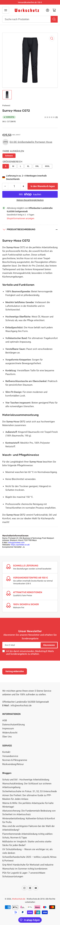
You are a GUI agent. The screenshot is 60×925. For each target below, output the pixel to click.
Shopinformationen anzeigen (20, 218)
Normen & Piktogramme (14, 760)
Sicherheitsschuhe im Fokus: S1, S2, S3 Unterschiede (29, 791)
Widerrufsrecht (9, 732)
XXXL (47, 166)
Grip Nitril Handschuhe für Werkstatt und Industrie (27, 864)
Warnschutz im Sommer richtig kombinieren (24, 868)
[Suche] (54, 19)
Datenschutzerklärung (13, 724)
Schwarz (9, 156)
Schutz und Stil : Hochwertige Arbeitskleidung (25, 779)
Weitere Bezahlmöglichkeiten (30, 200)
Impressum (8, 728)
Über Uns (7, 736)
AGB (4, 720)
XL (28, 166)
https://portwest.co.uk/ (20, 545)
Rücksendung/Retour (13, 764)
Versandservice (10, 756)
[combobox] (30, 19)
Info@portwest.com (16, 543)
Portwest (6, 105)
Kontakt (6, 752)
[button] (28, 142)
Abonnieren (49, 645)
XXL (37, 166)
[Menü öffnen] (5, 10)
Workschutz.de (18, 899)
